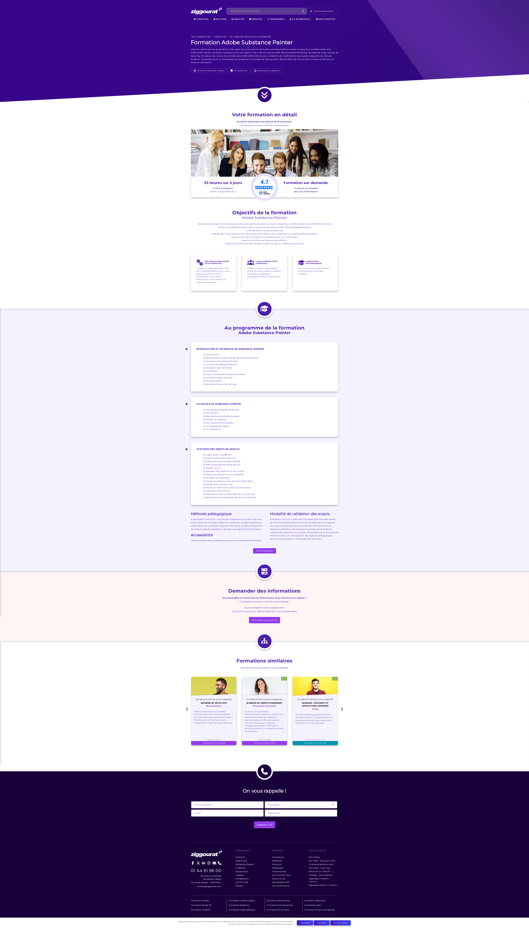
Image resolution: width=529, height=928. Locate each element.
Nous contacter (326, 19)
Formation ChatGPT (201, 910)
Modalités (238, 19)
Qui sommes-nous (281, 875)
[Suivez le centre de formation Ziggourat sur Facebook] (193, 863)
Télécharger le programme (268, 71)
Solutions (220, 19)
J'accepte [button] (305, 923)
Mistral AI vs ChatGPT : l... (321, 871)
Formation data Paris (315, 900)
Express (239, 886)
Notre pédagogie (264, 550)
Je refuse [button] (322, 923)
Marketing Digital (244, 864)
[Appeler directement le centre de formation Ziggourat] (220, 863)
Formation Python (200, 900)
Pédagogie (256, 19)
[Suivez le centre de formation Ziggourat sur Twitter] (198, 863)
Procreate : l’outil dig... (320, 868)
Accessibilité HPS (281, 882)
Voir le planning (240, 71)
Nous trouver (278, 878)
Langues (240, 875)
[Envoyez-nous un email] (214, 863)
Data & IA (240, 857)
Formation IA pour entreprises (319, 910)
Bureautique (242, 871)
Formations (202, 19)
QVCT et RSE (242, 882)
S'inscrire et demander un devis (210, 71)
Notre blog (314, 857)
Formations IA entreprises (280, 905)
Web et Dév (241, 861)
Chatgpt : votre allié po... (321, 875)
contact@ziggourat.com (209, 886)
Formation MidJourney (278, 900)
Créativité (240, 868)
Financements (276, 19)
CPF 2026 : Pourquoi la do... (322, 861)
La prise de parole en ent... (322, 864)
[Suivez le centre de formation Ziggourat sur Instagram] (209, 863)
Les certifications (280, 886)
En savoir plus (340, 923)
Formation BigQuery (239, 905)
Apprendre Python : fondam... (323, 885)
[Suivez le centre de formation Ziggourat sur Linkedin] (204, 863)
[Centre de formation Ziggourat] (208, 11)
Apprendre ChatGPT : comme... (319, 880)
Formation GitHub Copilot (242, 900)
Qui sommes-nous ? (301, 19)
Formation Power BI (201, 905)
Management (242, 878)
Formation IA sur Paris (278, 910)
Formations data (312, 905)
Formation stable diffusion (242, 910)
